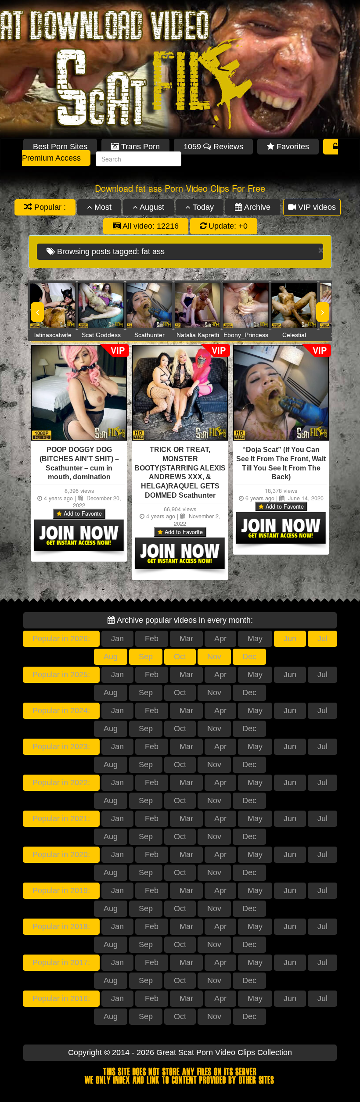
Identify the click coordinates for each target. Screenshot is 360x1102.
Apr (220, 638)
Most (102, 207)
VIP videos (316, 207)
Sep (146, 656)
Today (202, 207)
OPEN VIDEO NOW (43, 305)
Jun (290, 638)
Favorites (291, 146)
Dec (249, 656)
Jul (322, 638)
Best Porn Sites (60, 146)
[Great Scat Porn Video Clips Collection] (180, 69)
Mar (186, 638)
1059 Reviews (213, 146)
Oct (180, 656)
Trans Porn (139, 146)
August (151, 207)
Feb (151, 638)
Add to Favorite (82, 513)
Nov (214, 656)
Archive (256, 207)
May (255, 638)
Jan (117, 638)
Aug (111, 656)
